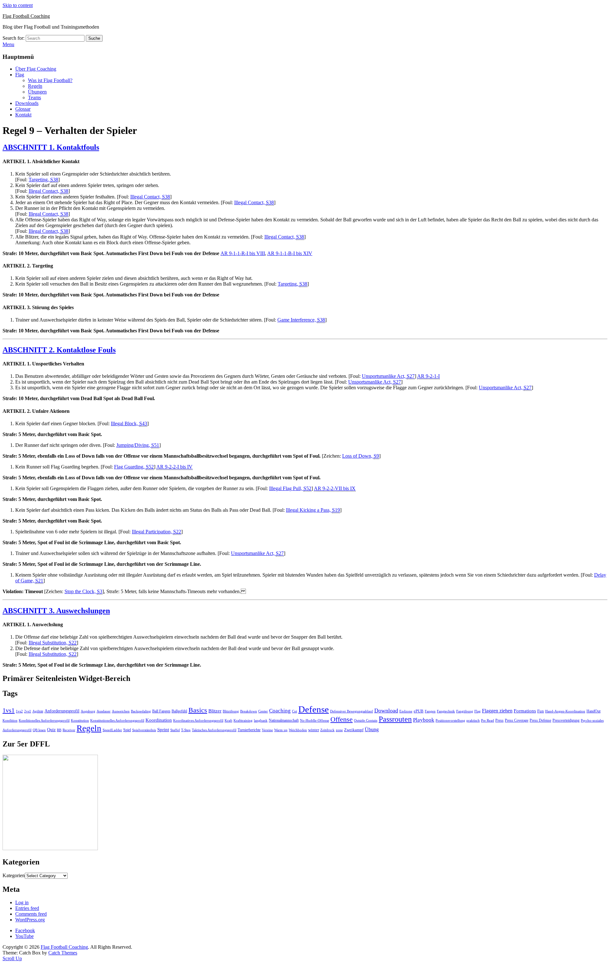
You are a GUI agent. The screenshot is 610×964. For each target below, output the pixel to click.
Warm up (281, 730)
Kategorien (14, 875)
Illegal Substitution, (53, 642)
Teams (34, 97)
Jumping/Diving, (137, 445)
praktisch (473, 720)
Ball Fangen (161, 711)
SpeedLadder (112, 730)
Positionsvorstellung (450, 720)
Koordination (159, 720)
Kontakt (23, 114)
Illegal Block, (129, 423)
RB (59, 730)
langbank (261, 720)
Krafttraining (243, 720)
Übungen (37, 91)
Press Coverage (516, 720)
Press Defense (540, 720)
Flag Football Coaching (26, 16)
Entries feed (27, 908)
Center (263, 711)
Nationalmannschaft (284, 720)
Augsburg (88, 711)
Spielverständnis (144, 730)
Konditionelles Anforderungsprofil (44, 720)
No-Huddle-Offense (314, 720)
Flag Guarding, (134, 466)
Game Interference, (301, 319)
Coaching (280, 711)
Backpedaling (141, 711)
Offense (341, 719)
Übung (372, 729)
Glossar (22, 109)
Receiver (69, 730)
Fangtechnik (446, 711)
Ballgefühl (179, 711)
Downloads (26, 103)
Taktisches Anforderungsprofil (214, 730)
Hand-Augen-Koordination (565, 711)
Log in (22, 902)
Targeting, (43, 179)
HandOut (593, 711)
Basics (197, 710)
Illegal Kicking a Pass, (313, 510)
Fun (540, 711)
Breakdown (248, 711)
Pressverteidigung (566, 720)
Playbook (423, 720)
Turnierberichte (249, 730)
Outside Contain (365, 720)
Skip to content (18, 5)
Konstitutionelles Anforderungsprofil (117, 720)
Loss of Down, (360, 456)
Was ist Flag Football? (50, 80)
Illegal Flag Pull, (290, 488)
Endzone (405, 711)
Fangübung (464, 711)
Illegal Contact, (48, 191)
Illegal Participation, (156, 531)
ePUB (419, 711)
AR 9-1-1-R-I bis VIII (242, 253)
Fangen (430, 711)
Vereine (267, 730)
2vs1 (27, 711)
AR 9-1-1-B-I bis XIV (289, 253)
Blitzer (214, 710)
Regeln (35, 86)
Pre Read (487, 720)
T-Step (186, 730)
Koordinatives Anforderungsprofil (198, 720)
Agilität (37, 711)
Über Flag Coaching (35, 69)
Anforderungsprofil (61, 711)
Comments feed (31, 914)
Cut (294, 711)
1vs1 (9, 710)
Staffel (175, 730)
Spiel (127, 730)
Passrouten (395, 719)
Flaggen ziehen (497, 710)
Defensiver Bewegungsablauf (351, 711)
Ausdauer (104, 711)
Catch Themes (62, 952)
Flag (19, 74)
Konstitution (80, 720)
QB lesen (39, 730)
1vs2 (19, 711)
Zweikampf (353, 729)
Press (499, 720)
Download (386, 710)
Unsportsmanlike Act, (388, 376)
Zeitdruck (327, 730)
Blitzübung (231, 711)
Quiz (51, 729)
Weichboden (298, 730)
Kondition (10, 720)
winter (313, 729)
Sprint (163, 729)
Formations (525, 710)
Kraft (228, 720)
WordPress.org (30, 919)
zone (339, 730)
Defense (313, 709)
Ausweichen (121, 711)
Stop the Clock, (83, 591)
